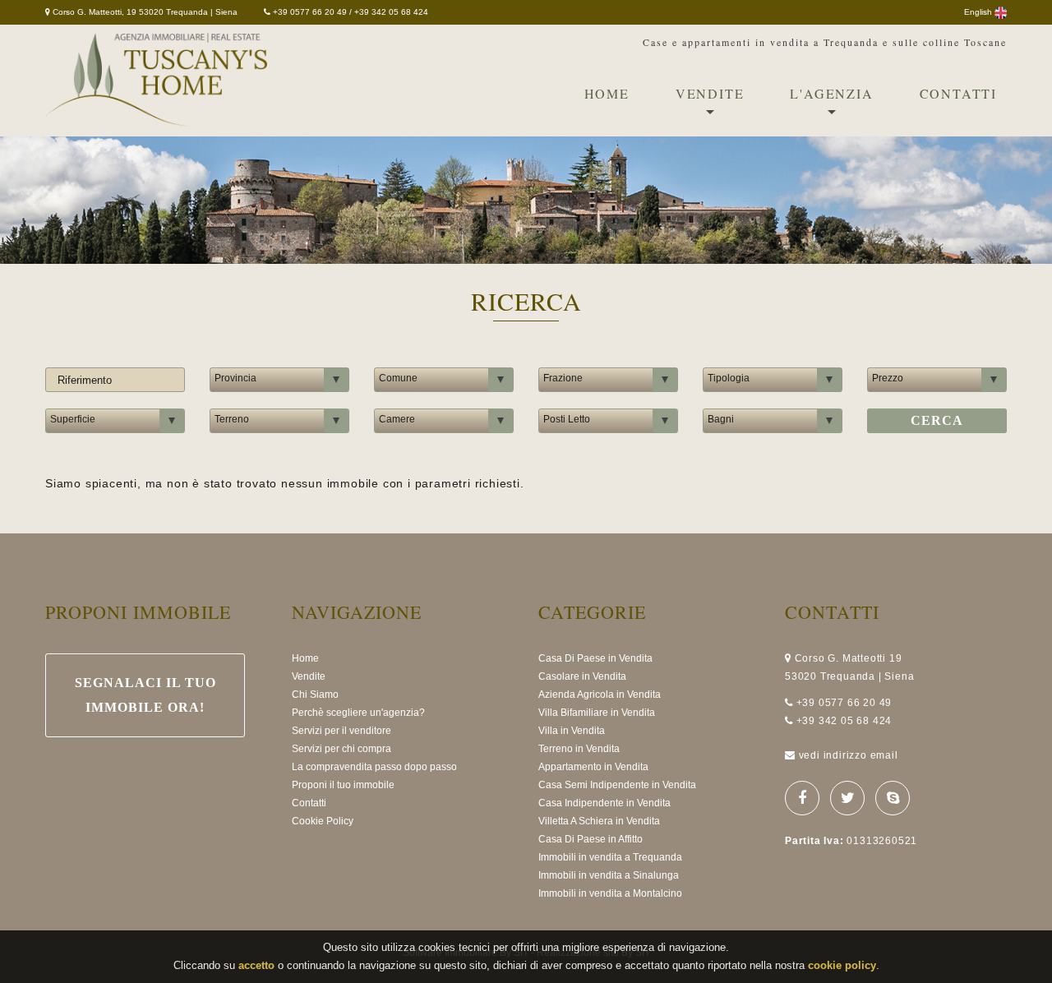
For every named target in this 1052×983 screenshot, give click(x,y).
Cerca (937, 420)
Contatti (958, 93)
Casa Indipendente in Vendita (604, 803)
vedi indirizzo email (848, 755)
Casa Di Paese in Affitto (590, 839)
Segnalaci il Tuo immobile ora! (145, 695)
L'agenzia (831, 93)
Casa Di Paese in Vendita (595, 658)
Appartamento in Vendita (593, 767)
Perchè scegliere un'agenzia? (358, 712)
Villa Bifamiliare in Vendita (596, 712)
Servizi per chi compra (341, 749)
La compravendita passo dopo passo (374, 767)
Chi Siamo (315, 694)
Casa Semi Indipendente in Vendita (617, 785)
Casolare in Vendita (582, 676)
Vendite (710, 93)
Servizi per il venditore (341, 730)
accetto (256, 965)
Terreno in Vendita (579, 749)
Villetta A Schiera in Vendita (599, 821)
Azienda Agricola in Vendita (599, 694)
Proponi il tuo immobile (343, 785)
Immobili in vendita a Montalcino (610, 893)
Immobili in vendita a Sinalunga (608, 875)
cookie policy (842, 965)
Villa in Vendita (571, 730)
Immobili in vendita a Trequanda (610, 857)
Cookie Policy (322, 821)
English (979, 11)
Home (607, 93)
